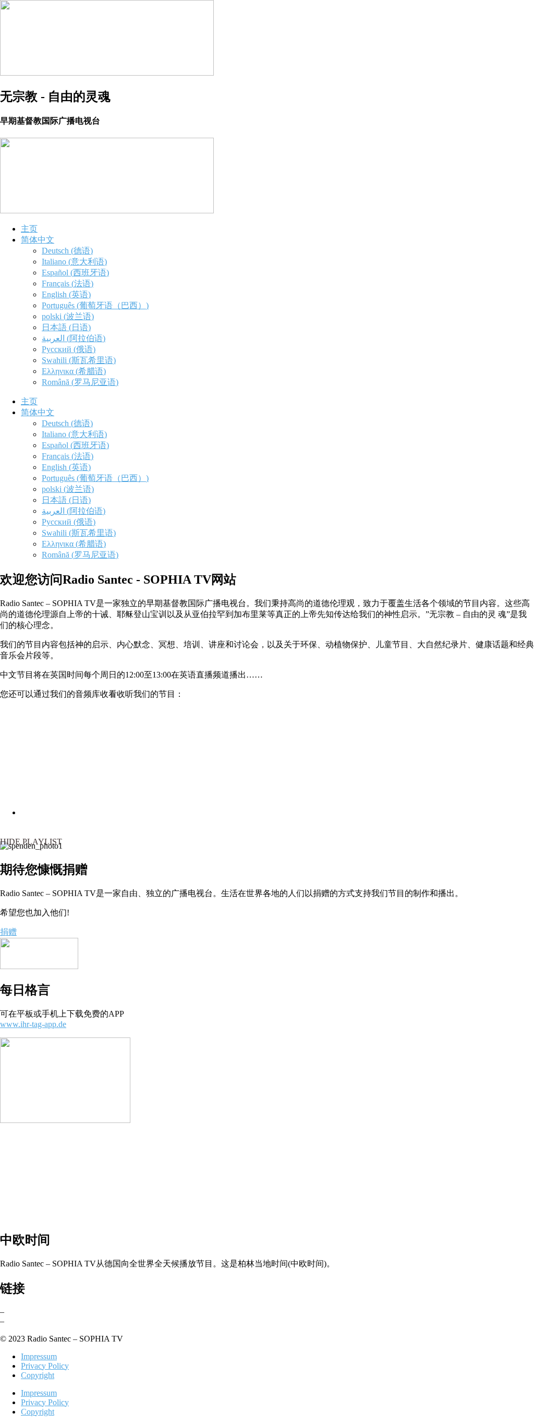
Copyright (37, 1375)
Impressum (39, 1356)
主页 (29, 228)
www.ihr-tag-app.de (33, 1024)
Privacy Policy (45, 1365)
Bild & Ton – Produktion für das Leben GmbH (83, 1321)
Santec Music (28, 1311)
